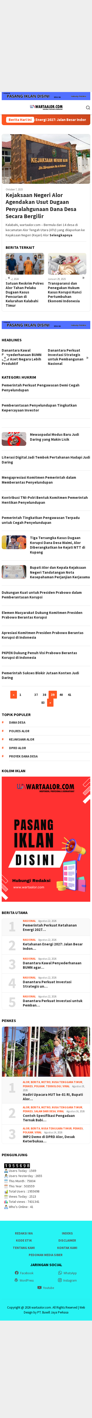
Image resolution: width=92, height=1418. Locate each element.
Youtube (48, 1288)
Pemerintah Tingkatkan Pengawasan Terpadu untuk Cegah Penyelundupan (41, 520)
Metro (46, 1082)
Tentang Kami (24, 1248)
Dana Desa (17, 722)
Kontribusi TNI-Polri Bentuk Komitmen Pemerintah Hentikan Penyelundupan (45, 500)
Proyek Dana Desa (23, 756)
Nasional (29, 921)
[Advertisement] (46, 46)
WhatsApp (70, 1273)
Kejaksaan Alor (21, 739)
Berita (35, 1082)
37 (36, 694)
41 (69, 694)
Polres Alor (19, 731)
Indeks (67, 1233)
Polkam (39, 1086)
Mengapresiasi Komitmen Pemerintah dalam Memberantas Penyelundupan (39, 480)
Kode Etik (24, 1240)
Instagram (70, 1280)
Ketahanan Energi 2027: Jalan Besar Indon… (53, 946)
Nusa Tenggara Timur (67, 1082)
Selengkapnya (61, 235)
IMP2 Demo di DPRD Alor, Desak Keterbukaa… (49, 1139)
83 (43, 702)
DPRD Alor (17, 748)
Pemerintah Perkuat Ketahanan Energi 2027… (50, 927)
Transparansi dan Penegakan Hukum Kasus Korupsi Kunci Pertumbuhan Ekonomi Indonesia (64, 292)
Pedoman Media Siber (46, 1255)
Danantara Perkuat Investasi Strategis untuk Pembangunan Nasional (65, 357)
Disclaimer (67, 1240)
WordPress (27, 1280)
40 (61, 694)
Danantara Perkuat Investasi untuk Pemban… (52, 1003)
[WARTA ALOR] (46, 107)
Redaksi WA (24, 1233)
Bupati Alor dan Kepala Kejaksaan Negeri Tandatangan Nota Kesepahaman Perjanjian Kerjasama (60, 572)
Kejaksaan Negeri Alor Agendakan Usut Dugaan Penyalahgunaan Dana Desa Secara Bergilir (41, 206)
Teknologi (53, 1086)
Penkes (28, 1086)
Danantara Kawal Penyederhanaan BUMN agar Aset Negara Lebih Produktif (21, 357)
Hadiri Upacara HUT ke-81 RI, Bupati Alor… (53, 1096)
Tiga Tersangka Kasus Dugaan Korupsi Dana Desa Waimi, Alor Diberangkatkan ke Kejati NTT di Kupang (57, 545)
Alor (26, 1082)
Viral (66, 1086)
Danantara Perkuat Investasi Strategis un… (47, 984)
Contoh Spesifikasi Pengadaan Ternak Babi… (49, 1117)
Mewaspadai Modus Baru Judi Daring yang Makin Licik (54, 437)
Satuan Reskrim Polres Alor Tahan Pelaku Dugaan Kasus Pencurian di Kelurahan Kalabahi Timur (25, 294)
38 (44, 694)
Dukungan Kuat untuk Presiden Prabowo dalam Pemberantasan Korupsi (42, 595)
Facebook (26, 1273)
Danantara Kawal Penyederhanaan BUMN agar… (52, 965)
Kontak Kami (67, 1248)
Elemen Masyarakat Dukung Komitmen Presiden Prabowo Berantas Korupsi (42, 615)
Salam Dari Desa (45, 1111)
